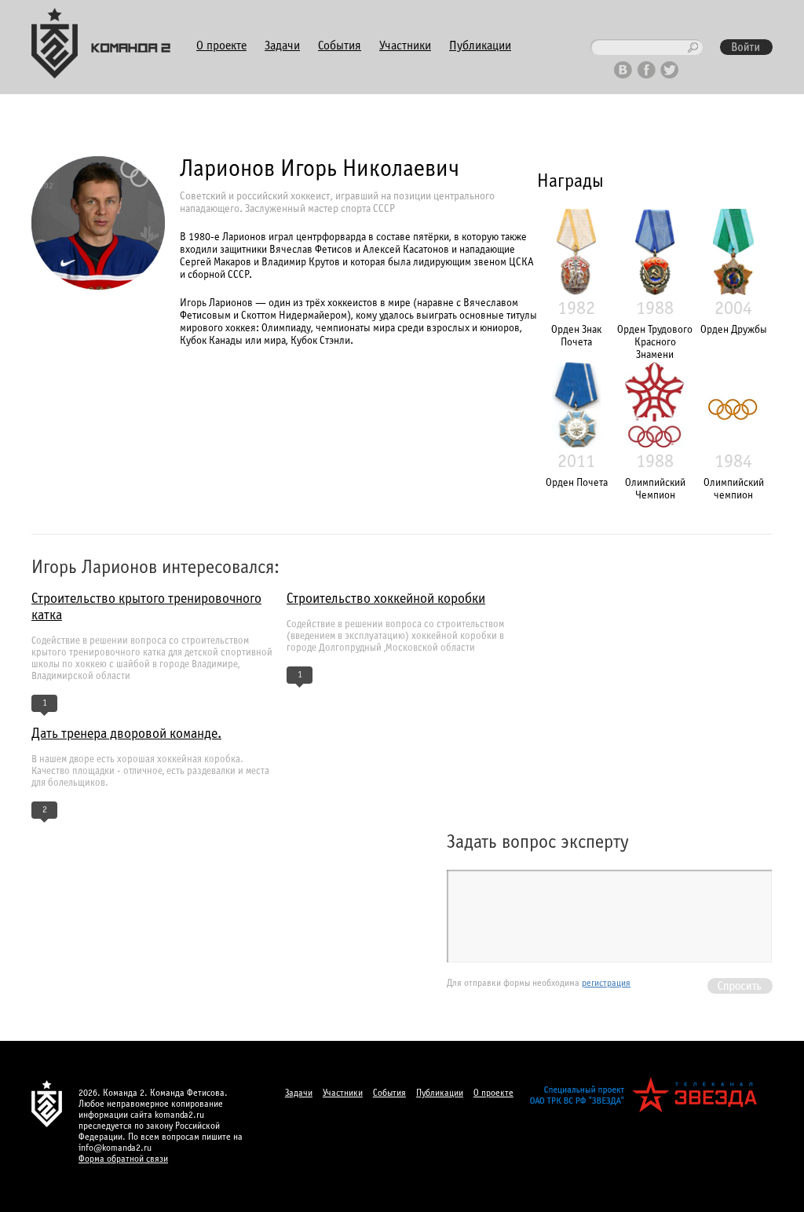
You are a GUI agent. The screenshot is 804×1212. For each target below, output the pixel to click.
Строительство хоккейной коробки (386, 599)
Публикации (480, 46)
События (339, 46)
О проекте (221, 46)
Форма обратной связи (123, 1159)
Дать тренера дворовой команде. (126, 734)
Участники (405, 46)
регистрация (606, 983)
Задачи (282, 46)
